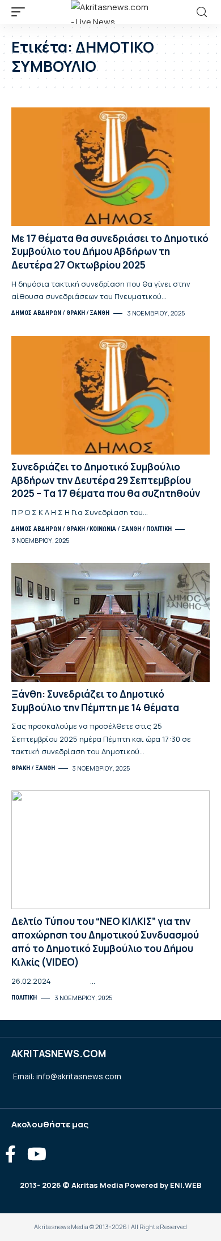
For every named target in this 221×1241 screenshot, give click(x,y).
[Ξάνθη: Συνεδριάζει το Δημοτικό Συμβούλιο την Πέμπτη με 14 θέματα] (110, 622)
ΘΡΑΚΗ (75, 313)
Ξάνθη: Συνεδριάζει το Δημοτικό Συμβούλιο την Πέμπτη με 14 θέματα (95, 700)
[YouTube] (36, 1154)
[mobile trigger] (21, 11)
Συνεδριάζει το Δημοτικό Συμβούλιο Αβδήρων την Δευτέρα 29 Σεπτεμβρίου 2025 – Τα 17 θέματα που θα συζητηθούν (105, 480)
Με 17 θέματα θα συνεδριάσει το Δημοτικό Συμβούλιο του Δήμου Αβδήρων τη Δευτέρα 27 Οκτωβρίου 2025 (110, 252)
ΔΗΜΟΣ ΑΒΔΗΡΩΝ (36, 313)
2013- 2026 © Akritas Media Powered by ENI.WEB (111, 1185)
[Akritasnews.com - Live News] (110, 12)
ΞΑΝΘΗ (99, 313)
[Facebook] (10, 1154)
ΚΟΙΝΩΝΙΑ (103, 529)
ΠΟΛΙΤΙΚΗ (159, 529)
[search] (202, 12)
